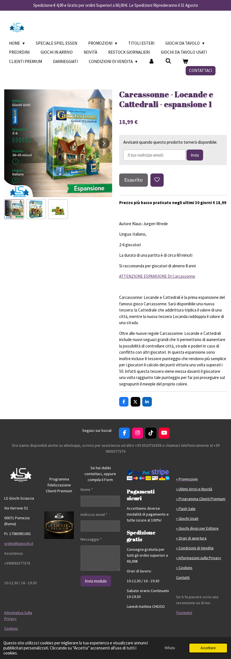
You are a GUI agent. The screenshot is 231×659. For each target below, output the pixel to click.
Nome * (87, 489)
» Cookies (184, 567)
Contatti (183, 577)
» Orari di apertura (191, 538)
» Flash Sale (186, 508)
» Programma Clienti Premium (200, 498)
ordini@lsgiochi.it (18, 543)
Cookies (11, 628)
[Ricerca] (168, 61)
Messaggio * (91, 539)
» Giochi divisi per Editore (197, 528)
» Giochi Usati (187, 518)
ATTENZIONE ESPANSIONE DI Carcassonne (157, 276)
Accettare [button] (208, 648)
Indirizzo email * (94, 514)
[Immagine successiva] (103, 143)
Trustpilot (184, 612)
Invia (195, 155)
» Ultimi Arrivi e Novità (194, 488)
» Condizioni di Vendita (195, 547)
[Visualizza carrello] (185, 61)
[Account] (151, 61)
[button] (14, 209)
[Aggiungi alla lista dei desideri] (157, 180)
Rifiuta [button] (170, 648)
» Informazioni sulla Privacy (198, 557)
